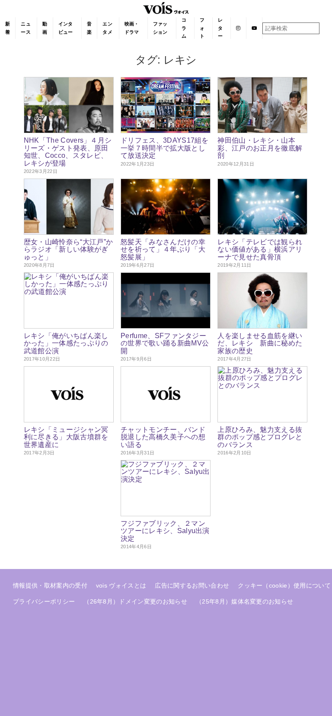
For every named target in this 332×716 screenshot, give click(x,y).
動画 (44, 28)
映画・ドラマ (131, 28)
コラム (184, 27)
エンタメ (107, 28)
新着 (7, 28)
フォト (202, 27)
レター (220, 27)
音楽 (89, 28)
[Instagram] (238, 28)
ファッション (160, 28)
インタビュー (65, 28)
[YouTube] (254, 28)
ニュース (26, 28)
